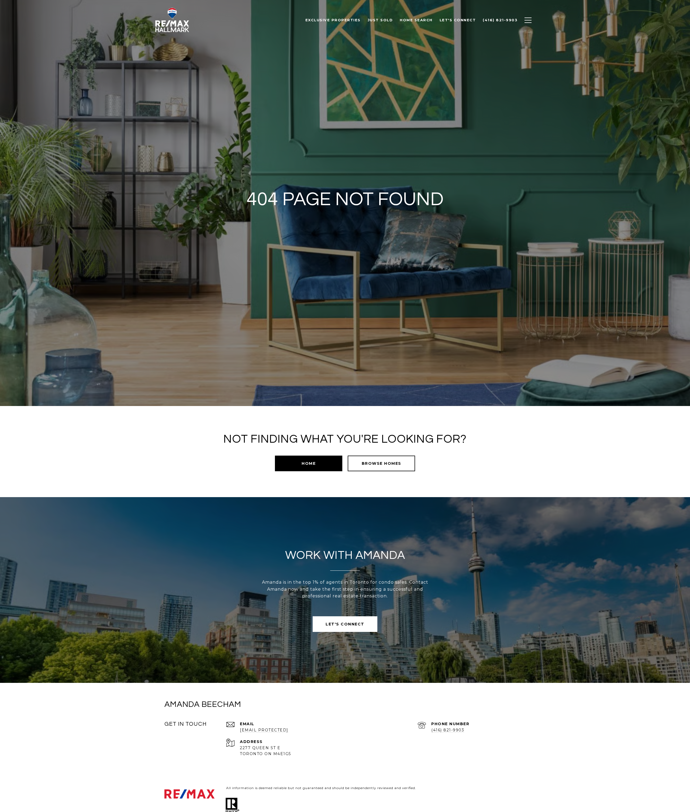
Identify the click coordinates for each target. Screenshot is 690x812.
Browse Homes (381, 463)
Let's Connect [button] (345, 624)
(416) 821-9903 (447, 730)
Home (309, 463)
